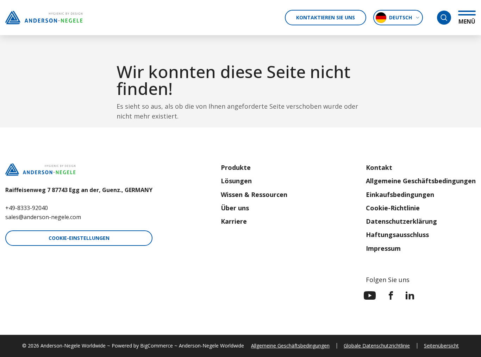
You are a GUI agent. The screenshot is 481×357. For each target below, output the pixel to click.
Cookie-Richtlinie (393, 208)
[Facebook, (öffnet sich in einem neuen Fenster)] (391, 295)
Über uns (235, 208)
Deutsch (400, 17)
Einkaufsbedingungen (400, 194)
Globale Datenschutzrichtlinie (377, 345)
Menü (466, 21)
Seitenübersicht (441, 345)
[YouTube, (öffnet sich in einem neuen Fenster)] (370, 295)
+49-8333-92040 (26, 208)
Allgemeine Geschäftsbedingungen (421, 181)
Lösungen (236, 181)
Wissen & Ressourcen (254, 194)
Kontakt (379, 167)
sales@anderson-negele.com (43, 217)
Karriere (234, 221)
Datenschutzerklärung (401, 221)
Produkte (236, 167)
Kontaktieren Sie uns (325, 17)
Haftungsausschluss (397, 234)
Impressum (383, 248)
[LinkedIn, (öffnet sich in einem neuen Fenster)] (410, 295)
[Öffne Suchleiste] (444, 18)
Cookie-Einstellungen (79, 238)
